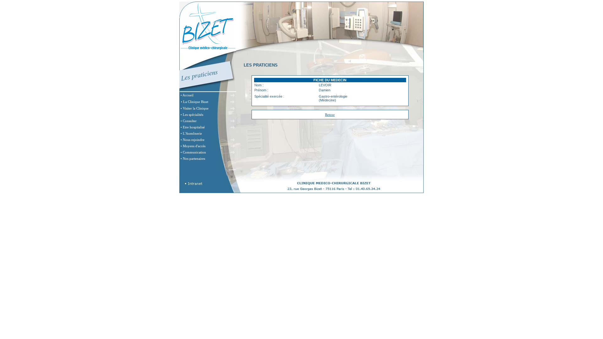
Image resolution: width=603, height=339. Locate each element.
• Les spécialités (192, 114)
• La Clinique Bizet (194, 102)
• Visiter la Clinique (195, 108)
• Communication (193, 152)
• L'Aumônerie (191, 133)
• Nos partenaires (193, 158)
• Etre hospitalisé (193, 127)
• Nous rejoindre (192, 140)
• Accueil (187, 95)
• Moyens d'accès (193, 146)
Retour (330, 114)
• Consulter (189, 121)
